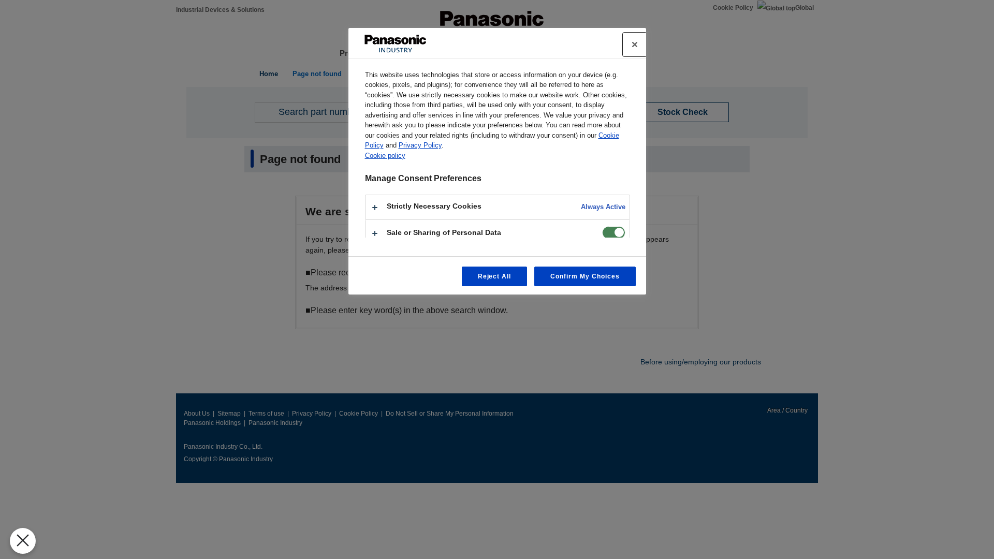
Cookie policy (385, 155)
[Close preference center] (634, 44)
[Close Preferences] (23, 541)
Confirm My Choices (584, 276)
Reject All (494, 276)
